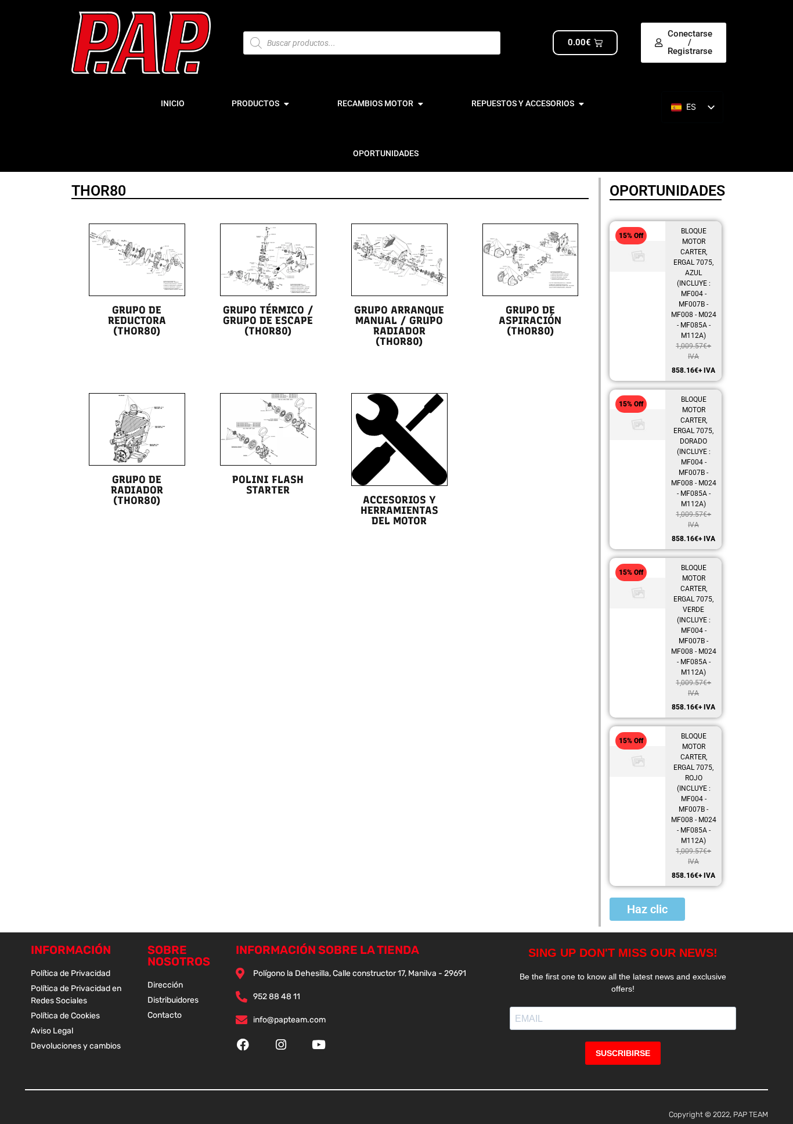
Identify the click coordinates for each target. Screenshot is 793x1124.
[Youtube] (318, 1044)
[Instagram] (280, 1044)
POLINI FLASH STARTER (268, 484)
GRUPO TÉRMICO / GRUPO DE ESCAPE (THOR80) (268, 320)
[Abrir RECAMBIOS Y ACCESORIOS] (581, 104)
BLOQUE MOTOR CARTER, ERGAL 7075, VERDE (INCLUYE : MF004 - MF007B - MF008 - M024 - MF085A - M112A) (693, 620)
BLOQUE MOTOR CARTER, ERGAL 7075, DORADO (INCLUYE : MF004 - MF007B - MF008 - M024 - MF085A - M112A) (693, 451)
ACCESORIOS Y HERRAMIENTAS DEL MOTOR (399, 510)
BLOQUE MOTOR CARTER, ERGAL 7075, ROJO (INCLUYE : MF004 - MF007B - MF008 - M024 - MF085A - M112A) (693, 788)
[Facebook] (243, 1044)
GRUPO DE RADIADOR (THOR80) (137, 490)
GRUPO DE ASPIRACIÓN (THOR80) (530, 320)
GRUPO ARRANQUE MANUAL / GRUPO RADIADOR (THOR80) (399, 326)
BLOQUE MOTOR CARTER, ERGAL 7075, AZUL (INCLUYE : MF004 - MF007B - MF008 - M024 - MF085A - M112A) (693, 283)
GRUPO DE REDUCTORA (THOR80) (137, 320)
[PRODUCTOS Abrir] (286, 104)
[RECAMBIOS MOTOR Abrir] (420, 104)
